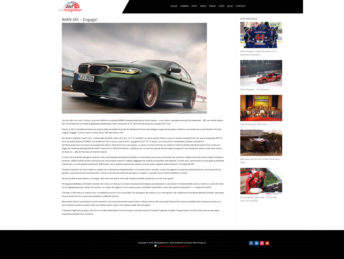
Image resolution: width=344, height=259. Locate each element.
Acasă (174, 6)
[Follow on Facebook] (251, 243)
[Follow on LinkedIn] (256, 243)
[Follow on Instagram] (262, 243)
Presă (212, 6)
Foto (194, 6)
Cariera (184, 6)
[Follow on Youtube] (267, 243)
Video (203, 6)
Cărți (221, 6)
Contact (241, 6)
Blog (230, 6)
